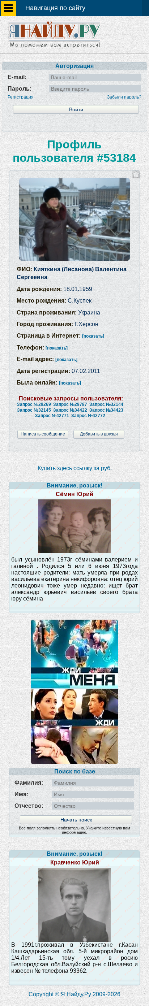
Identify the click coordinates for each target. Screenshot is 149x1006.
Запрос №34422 (70, 410)
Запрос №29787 (70, 404)
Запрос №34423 (106, 410)
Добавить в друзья (99, 434)
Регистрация (21, 97)
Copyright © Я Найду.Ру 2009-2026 (74, 994)
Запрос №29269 (34, 404)
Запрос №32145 (34, 410)
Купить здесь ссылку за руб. (75, 468)
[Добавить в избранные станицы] (135, 174)
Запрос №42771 (52, 415)
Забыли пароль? (124, 97)
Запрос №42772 (88, 415)
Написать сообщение (43, 434)
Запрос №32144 (106, 404)
